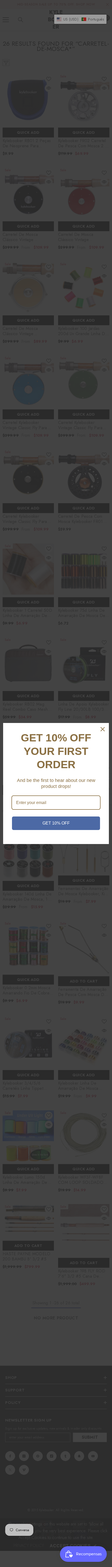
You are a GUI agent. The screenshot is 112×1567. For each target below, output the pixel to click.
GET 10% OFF (56, 823)
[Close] (102, 729)
